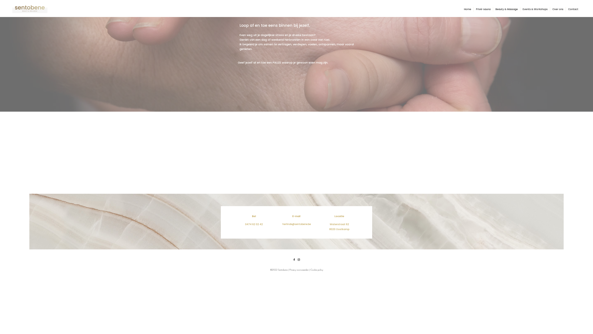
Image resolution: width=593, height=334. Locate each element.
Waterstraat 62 (339, 224)
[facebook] (294, 259)
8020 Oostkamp (339, 229)
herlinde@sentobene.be (296, 224)
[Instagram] (298, 259)
